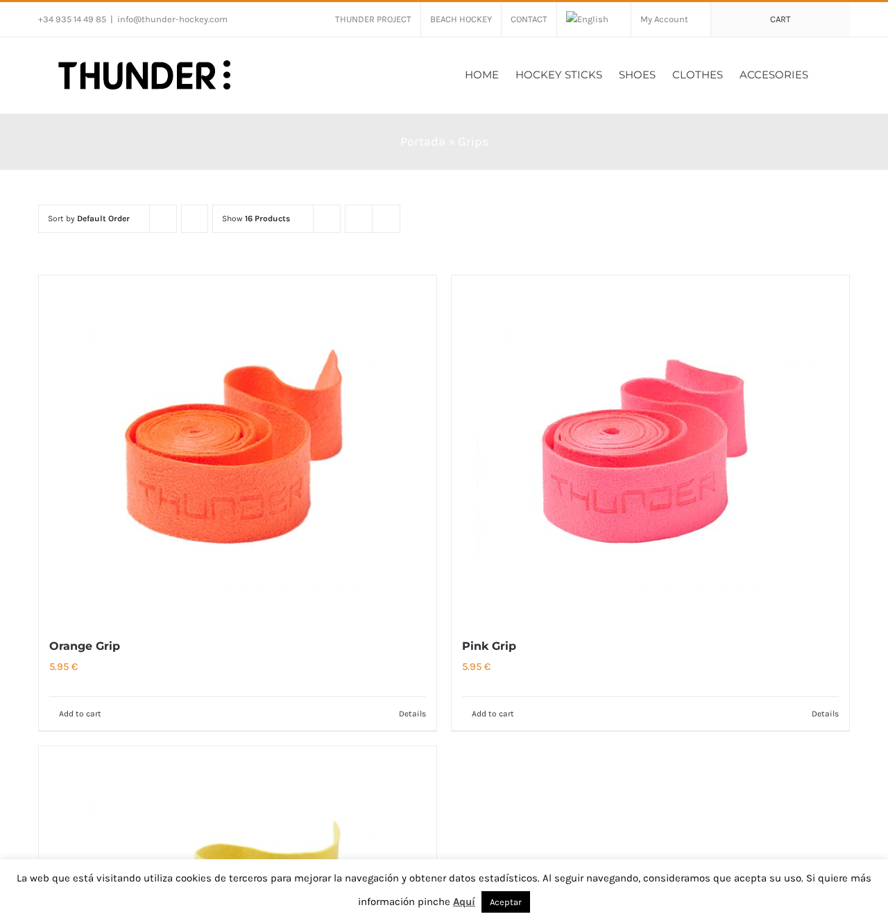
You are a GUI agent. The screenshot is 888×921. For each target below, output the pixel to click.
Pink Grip (489, 646)
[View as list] (386, 218)
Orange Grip (84, 646)
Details (412, 713)
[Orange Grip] (237, 448)
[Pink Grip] (650, 448)
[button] (829, 73)
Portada (422, 141)
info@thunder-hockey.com (172, 19)
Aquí (464, 901)
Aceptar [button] (506, 902)
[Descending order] (194, 219)
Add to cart (80, 713)
